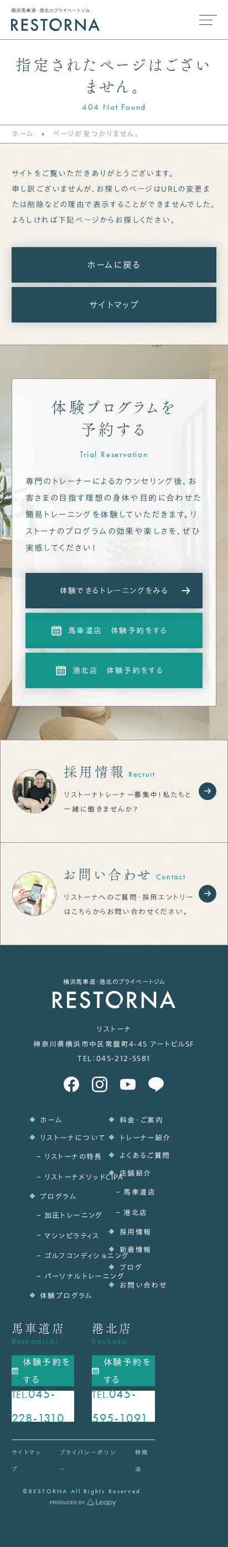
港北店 (135, 1212)
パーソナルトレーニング (60, 1276)
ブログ (131, 1267)
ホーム (23, 133)
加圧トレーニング (60, 1215)
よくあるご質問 (137, 1155)
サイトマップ (114, 304)
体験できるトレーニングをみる (114, 591)
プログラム (57, 1196)
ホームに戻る (114, 264)
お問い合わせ (137, 1285)
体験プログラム (57, 1295)
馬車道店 (139, 1192)
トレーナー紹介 (137, 1137)
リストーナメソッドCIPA (60, 1177)
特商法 (142, 1460)
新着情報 (136, 1249)
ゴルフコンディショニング (60, 1255)
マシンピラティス (60, 1235)
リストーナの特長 (60, 1156)
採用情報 (136, 1232)
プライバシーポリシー (88, 1460)
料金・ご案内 (137, 1120)
